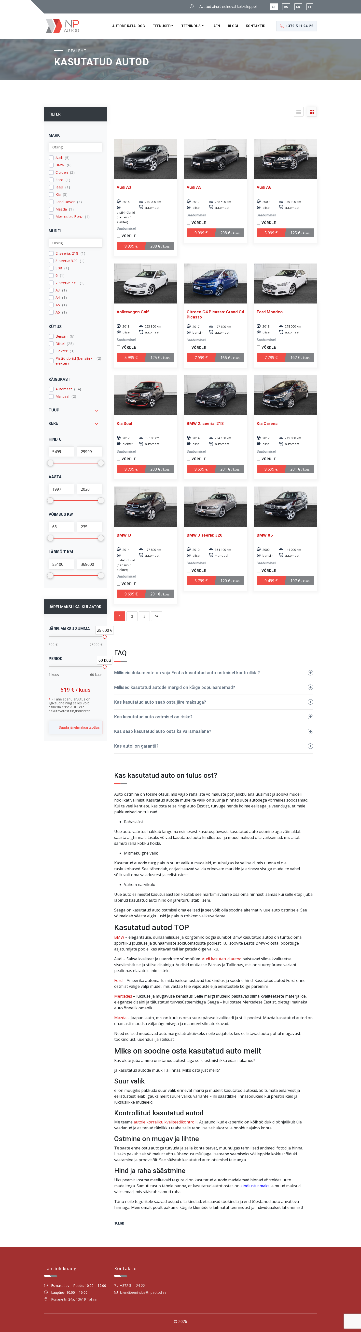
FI (309, 7)
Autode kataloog (128, 26)
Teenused (162, 26)
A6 (58, 312)
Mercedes (123, 996)
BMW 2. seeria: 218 (205, 423)
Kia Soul (124, 423)
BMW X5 (265, 535)
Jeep (59, 187)
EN (298, 7)
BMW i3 (124, 535)
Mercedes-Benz (69, 216)
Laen (215, 26)
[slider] (105, 637)
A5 (58, 305)
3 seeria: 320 (67, 260)
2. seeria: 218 (67, 253)
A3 (58, 290)
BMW (60, 165)
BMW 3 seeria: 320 (204, 535)
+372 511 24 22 (132, 1285)
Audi (59, 157)
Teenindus (191, 26)
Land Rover (65, 201)
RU (286, 7)
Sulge (119, 1223)
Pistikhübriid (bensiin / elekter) (74, 361)
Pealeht (77, 50)
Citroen (62, 172)
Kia (58, 194)
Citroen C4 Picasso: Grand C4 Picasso (215, 314)
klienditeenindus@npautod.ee (143, 1292)
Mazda (61, 209)
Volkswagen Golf (133, 311)
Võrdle (129, 236)
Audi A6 (264, 187)
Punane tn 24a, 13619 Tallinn (74, 1299)
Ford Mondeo (270, 311)
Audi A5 (194, 187)
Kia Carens (267, 423)
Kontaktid (255, 26)
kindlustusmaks (254, 1185)
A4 (58, 297)
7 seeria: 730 (67, 282)
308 (59, 268)
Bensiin (62, 336)
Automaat (64, 389)
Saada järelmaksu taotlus (79, 727)
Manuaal (62, 396)
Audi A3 (124, 187)
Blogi (233, 26)
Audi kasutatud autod (221, 959)
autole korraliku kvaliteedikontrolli (165, 1122)
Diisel (60, 343)
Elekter (62, 351)
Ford (59, 179)
